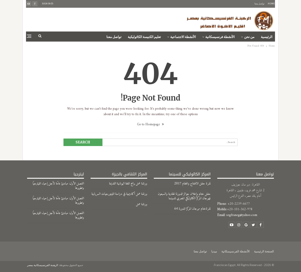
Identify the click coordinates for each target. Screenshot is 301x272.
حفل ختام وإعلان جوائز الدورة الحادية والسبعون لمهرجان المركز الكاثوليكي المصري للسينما (184, 196)
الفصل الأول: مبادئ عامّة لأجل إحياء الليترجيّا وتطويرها (58, 186)
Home (271, 3)
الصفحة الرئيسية (264, 251)
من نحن (249, 37)
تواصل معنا (259, 3)
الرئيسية (266, 37)
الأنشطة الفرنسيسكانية (235, 251)
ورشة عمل (141, 204)
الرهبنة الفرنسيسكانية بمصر (42, 265)
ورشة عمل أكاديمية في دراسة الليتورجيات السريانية (119, 194)
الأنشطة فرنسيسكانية (220, 37)
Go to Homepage (149, 125)
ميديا (214, 251)
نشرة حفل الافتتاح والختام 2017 (192, 184)
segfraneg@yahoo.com (241, 215)
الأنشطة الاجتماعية (183, 37)
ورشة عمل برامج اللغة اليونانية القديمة (128, 184)
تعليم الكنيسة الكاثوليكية (144, 37)
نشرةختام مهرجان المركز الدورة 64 (192, 209)
